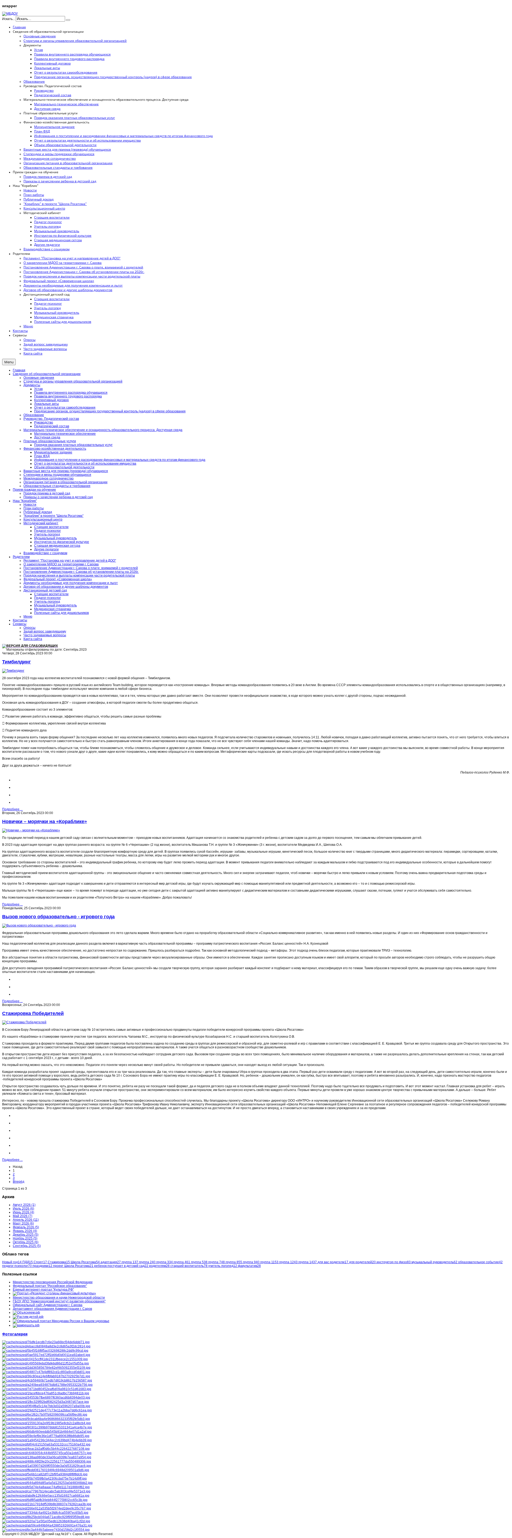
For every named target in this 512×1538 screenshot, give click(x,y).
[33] (46, 1487)
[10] (46, 1419)
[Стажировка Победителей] (24, 1022)
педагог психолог (17, 1266)
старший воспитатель (188, 1266)
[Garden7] (47, 1525)
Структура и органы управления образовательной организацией (72, 381)
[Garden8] (47, 1385)
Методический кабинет (40, 523)
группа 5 (199, 1262)
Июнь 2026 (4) (23, 1212)
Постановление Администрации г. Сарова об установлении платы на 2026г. (81, 572)
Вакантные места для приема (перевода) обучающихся (65, 471)
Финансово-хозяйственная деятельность (54, 448)
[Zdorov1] (47, 1483)
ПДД (27, 1262)
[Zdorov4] (46, 1432)
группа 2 (147, 1262)
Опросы (29, 628)
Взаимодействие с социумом (45, 553)
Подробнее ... (12, 809)
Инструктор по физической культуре (61, 542)
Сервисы (19, 624)
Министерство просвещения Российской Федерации (53, 1282)
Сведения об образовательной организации (47, 374)
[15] (45, 1495)
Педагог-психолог (47, 531)
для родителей (362, 1262)
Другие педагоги (46, 549)
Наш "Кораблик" (25, 501)
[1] (46, 1449)
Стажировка (59, 1262)
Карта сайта (32, 639)
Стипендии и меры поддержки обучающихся (57, 475)
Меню (27, 616)
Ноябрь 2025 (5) (25, 1238)
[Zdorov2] (45, 1513)
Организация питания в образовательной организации (65, 482)
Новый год (12, 1262)
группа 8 (234, 1262)
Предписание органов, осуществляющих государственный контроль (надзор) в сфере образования (110, 411)
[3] (45, 1350)
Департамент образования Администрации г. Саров (52, 1309)
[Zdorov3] (47, 1380)
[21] (46, 1521)
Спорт (40, 1262)
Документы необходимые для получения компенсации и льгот (70, 583)
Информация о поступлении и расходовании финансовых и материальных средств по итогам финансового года (119, 460)
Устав (38, 389)
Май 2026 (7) (22, 1216)
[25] (46, 1342)
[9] (46, 1346)
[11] (46, 1453)
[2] (46, 1355)
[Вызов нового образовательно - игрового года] (39, 925)
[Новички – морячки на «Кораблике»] (31, 830)
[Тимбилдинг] (13, 671)
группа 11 (269, 1262)
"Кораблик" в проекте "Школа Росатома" (53, 516)
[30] (45, 1363)
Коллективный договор (51, 400)
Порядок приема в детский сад (46, 493)
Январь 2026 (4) (25, 1231)
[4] (46, 1504)
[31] (46, 1397)
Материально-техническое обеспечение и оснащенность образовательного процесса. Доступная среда (102, 430)
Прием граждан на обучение (34, 490)
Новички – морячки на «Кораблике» (44, 821)
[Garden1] (47, 1427)
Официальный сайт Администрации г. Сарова (47, 1305)
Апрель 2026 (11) (26, 1220)
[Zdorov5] (45, 1470)
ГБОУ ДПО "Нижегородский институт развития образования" (59, 1301)
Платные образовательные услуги (49, 441)
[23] (47, 1440)
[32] (47, 1410)
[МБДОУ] (10, 13)
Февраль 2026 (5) (26, 1227)
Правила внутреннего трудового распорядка (68, 396)
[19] (44, 1500)
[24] (46, 1376)
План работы (33, 508)
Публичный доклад (37, 512)
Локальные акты (46, 404)
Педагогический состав (51, 426)
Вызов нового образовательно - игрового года (58, 916)
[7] (45, 1402)
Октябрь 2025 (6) (25, 1242)
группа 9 (251, 1262)
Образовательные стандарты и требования (56, 486)
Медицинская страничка (52, 609)
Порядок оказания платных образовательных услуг (73, 445)
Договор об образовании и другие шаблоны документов (65, 587)
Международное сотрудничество (48, 478)
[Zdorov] (46, 1508)
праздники (42, 1266)
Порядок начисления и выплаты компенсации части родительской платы (79, 575)
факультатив (249, 1266)
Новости (29, 504)
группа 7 (216, 1262)
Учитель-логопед (47, 534)
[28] (44, 1478)
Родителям (21, 557)
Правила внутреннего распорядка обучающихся (70, 392)
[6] (46, 1368)
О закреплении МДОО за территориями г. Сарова (61, 564)
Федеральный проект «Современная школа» (57, 579)
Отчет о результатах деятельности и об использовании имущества (85, 463)
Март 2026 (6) (23, 1223)
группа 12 (288, 1262)
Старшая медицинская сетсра (57, 545)
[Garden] (46, 1389)
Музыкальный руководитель (55, 538)
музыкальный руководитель (434, 1262)
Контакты (20, 620)
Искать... (8, 19)
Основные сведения (38, 378)
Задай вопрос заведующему (44, 631)
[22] (46, 1372)
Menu (9, 362)
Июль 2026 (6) (23, 1208)
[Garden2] (46, 1517)
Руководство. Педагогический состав (51, 419)
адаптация (111, 1262)
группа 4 (182, 1262)
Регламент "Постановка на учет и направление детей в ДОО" (69, 560)
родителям (159, 1266)
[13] (45, 1436)
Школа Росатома (85, 1262)
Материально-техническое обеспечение (65, 434)
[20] (44, 1474)
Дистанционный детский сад (45, 590)
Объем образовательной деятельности (64, 467)
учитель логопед (222, 1266)
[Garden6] (46, 1423)
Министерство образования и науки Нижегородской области (59, 1297)
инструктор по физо (394, 1262)
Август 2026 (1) (24, 1205)
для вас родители (333, 1262)
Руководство (43, 422)
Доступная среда (47, 437)
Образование (33, 415)
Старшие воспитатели (51, 527)
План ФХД (42, 456)
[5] (46, 1466)
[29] (44, 1414)
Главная (19, 370)
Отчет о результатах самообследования (64, 407)
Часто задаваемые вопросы (44, 635)
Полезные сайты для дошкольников (61, 613)
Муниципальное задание (53, 452)
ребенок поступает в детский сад (121, 1266)
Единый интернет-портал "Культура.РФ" (43, 1289)
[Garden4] (45, 1393)
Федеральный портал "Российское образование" (50, 1286)
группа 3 (164, 1262)
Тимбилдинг (16, 662)
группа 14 (307, 1262)
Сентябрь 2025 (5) (27, 1246)
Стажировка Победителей (33, 1013)
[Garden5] (46, 1491)
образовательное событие (480, 1262)
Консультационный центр (42, 519)
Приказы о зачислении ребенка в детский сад (58, 497)
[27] (46, 1461)
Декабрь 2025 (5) (25, 1235)
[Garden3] (46, 1444)
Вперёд (18, 1181)
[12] (46, 1457)
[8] (45, 1359)
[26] (46, 1530)
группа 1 (130, 1262)
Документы (31, 385)
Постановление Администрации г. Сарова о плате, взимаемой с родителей (80, 568)
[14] (46, 1406)
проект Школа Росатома (73, 1266)
